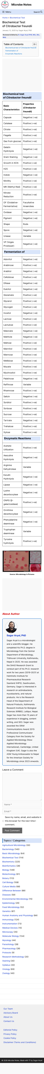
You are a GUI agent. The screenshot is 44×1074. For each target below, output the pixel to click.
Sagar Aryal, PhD (16, 635)
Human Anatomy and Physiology (17, 915)
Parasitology (8, 944)
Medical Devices (10, 928)
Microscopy (7, 932)
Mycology (6, 940)
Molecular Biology (10, 936)
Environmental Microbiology (15, 899)
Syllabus (6, 965)
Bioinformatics (9, 866)
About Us (8, 1017)
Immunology (8, 919)
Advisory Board (11, 1013)
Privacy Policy (10, 1034)
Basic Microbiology (11, 853)
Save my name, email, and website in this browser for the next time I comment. (23, 821)
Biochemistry (8, 862)
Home (5, 17)
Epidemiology (8, 903)
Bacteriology (8, 849)
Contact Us (9, 1021)
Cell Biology (7, 882)
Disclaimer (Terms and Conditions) (20, 1042)
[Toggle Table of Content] (33, 44)
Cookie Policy (10, 1038)
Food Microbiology (11, 907)
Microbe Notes (21, 4)
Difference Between (11, 890)
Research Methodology (13, 957)
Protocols (6, 952)
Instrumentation (9, 924)
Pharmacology (9, 948)
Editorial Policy (10, 1030)
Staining (6, 961)
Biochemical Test (17, 17)
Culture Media (9, 886)
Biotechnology (9, 874)
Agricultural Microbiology (14, 845)
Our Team (8, 1009)
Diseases (6, 895)
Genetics (6, 911)
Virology (6, 969)
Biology (5, 870)
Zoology (6, 973)
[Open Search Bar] (38, 12)
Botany (5, 878)
